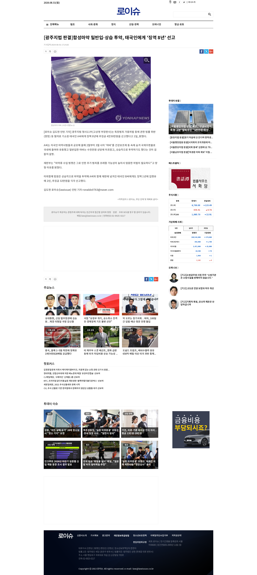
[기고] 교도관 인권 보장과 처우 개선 (197, 288)
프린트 (55, 51)
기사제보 (94, 535)
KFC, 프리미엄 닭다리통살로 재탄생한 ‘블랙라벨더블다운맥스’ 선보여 (74, 381)
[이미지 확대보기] (147, 60)
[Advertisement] (73, 248)
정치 (113, 24)
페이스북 (201, 51)
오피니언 (156, 24)
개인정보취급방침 (121, 535)
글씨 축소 (46, 51)
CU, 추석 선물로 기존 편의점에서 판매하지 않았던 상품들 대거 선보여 (73, 388)
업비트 (191, 228)
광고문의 (106, 535)
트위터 (206, 51)
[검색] (210, 14)
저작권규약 (176, 535)
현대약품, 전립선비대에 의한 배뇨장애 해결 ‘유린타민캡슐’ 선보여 (72, 373)
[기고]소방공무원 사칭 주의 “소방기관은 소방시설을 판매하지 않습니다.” (198, 276)
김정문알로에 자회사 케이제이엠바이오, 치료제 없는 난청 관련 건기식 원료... (77, 370)
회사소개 (191, 2)
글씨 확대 (50, 51)
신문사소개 (82, 535)
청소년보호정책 (140, 535)
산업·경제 (134, 24)
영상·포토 (179, 24)
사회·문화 (93, 24)
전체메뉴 (54, 24)
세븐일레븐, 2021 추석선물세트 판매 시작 (62, 384)
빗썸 (176, 228)
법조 (72, 24)
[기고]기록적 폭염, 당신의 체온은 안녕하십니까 (197, 303)
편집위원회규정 (140, 542)
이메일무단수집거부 (159, 535)
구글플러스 (211, 51)
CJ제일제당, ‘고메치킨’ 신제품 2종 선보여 (62, 377)
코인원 (206, 228)
